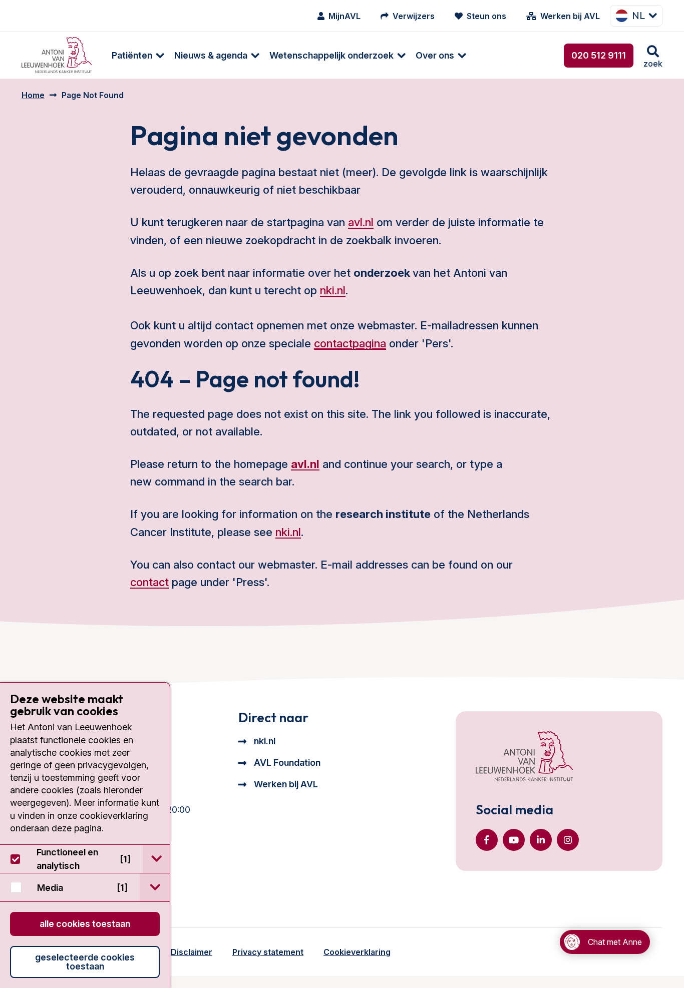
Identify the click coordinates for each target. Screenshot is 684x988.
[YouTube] (514, 840)
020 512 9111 (598, 55)
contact (149, 582)
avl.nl (361, 222)
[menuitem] (133, 55)
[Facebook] (487, 840)
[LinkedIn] (541, 840)
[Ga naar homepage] (57, 55)
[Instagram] (568, 840)
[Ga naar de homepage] (524, 757)
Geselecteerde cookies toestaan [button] (85, 961)
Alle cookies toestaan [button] (85, 923)
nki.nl (333, 290)
